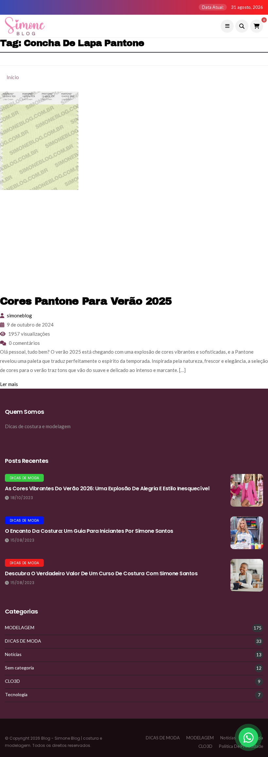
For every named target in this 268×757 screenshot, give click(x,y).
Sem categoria (19, 667)
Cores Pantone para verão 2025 (86, 301)
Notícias (13, 654)
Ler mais (9, 384)
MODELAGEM (19, 627)
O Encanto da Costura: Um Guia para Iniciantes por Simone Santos (89, 531)
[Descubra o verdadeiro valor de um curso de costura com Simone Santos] (246, 575)
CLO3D (12, 681)
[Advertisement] (134, 242)
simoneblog (19, 315)
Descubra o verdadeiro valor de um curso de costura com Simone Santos (101, 573)
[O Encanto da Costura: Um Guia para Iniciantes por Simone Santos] (246, 532)
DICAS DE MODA (24, 477)
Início (13, 77)
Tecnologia (16, 694)
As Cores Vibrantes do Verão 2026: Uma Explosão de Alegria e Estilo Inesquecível (107, 488)
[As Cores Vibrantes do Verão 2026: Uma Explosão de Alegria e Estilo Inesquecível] (246, 490)
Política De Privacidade (241, 746)
